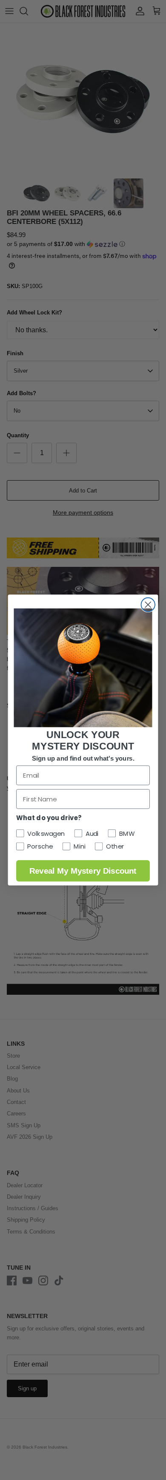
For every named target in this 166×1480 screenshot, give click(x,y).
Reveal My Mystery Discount (83, 870)
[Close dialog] (148, 605)
